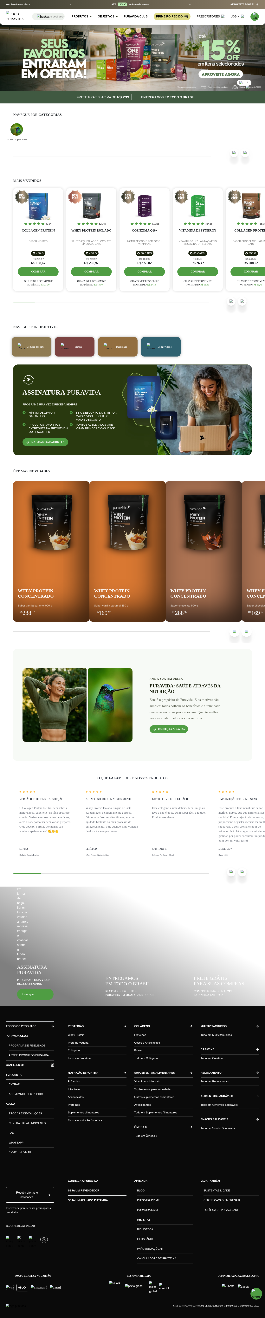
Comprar (38, 271)
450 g (40, 253)
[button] (35, 994)
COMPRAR (69, 610)
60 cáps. (199, 253)
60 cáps (146, 253)
